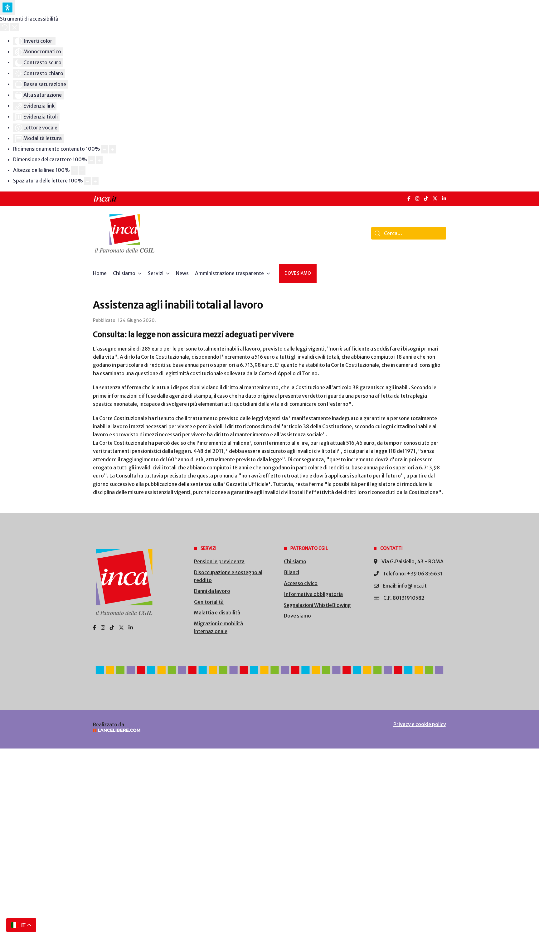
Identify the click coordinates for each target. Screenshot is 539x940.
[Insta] (103, 627)
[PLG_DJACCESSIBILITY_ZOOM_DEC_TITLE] (104, 149)
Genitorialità (209, 602)
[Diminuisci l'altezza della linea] (74, 170)
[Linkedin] (131, 627)
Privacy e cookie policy (419, 724)
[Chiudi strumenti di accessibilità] (14, 27)
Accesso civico (301, 583)
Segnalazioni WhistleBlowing (317, 605)
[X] (435, 198)
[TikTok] (426, 198)
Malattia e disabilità (217, 612)
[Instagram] (417, 198)
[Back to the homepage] (124, 233)
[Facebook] (408, 198)
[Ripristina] (4, 27)
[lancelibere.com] (176, 730)
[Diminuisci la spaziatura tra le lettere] (87, 181)
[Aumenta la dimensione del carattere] (99, 160)
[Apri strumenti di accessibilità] (7, 7)
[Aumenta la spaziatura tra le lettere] (95, 181)
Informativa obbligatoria (313, 594)
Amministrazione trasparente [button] (229, 273)
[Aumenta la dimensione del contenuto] (112, 149)
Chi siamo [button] (124, 273)
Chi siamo (295, 561)
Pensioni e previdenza (219, 561)
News (182, 273)
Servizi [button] (155, 273)
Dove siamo (297, 273)
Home (100, 273)
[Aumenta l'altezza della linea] (82, 170)
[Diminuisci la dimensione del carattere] (91, 160)
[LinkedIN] (444, 198)
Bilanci (291, 572)
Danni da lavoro (212, 591)
